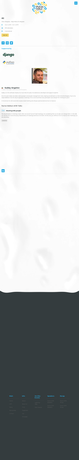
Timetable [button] (24, 416)
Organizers (25, 410)
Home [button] (11, 401)
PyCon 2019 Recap (63, 406)
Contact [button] (11, 413)
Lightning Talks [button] (37, 403)
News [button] (10, 407)
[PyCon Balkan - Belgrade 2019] (39, 8)
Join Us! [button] (5, 35)
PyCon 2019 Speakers (50, 406)
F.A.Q (23, 407)
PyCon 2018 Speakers (50, 401)
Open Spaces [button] (38, 407)
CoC (23, 413)
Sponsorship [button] (12, 410)
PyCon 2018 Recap (63, 401)
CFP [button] (10, 404)
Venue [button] (24, 401)
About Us (24, 404)
